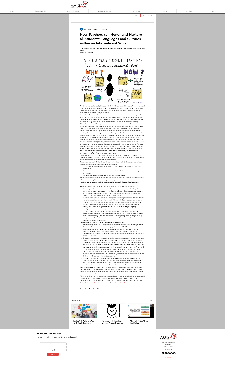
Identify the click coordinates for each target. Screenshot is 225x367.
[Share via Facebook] (81, 288)
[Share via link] (94, 288)
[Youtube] (174, 353)
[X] (163, 353)
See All (152, 300)
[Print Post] (98, 288)
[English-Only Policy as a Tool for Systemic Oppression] (84, 311)
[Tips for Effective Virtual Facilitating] (141, 311)
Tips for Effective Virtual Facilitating (139, 322)
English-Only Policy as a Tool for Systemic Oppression (83, 322)
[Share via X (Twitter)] (85, 288)
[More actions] (144, 29)
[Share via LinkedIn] (89, 288)
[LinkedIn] (166, 353)
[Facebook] (171, 353)
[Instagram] (168, 353)
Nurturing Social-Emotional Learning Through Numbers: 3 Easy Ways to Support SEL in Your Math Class (112, 322)
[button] (11, 11)
